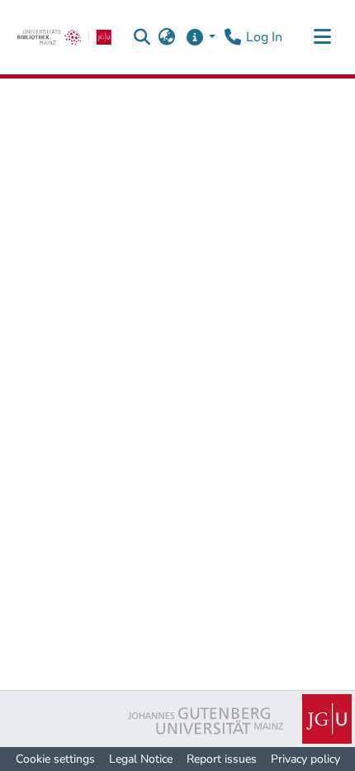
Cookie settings (55, 759)
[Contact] (232, 37)
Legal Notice (141, 759)
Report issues (222, 759)
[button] (142, 37)
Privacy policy (305, 759)
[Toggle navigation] (322, 37)
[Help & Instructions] (200, 37)
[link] (64, 37)
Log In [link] (264, 37)
